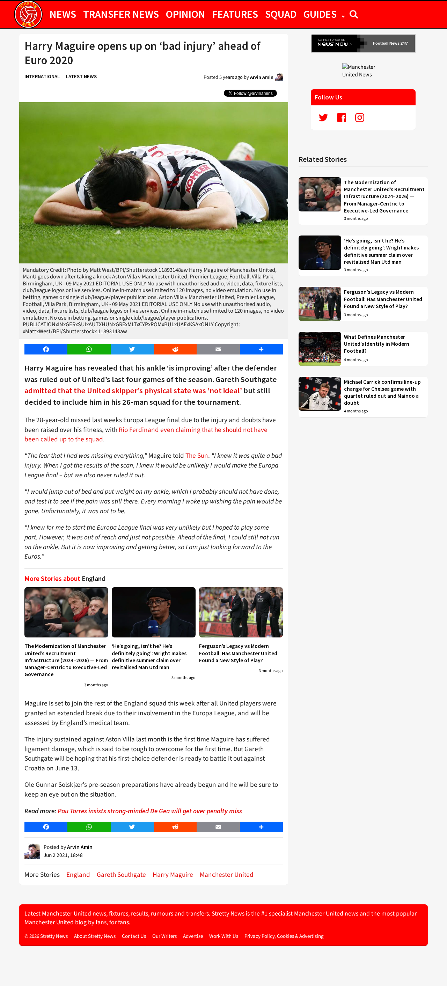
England (78, 875)
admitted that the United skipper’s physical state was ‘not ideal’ (133, 390)
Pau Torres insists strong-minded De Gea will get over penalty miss (150, 811)
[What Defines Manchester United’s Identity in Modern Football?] (320, 349)
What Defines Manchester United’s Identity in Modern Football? (376, 344)
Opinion (185, 14)
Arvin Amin (261, 77)
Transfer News (121, 14)
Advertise (193, 936)
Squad (280, 14)
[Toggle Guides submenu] (343, 14)
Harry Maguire (173, 875)
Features (235, 14)
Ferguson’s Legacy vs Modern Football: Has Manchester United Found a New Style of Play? (238, 653)
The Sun (196, 456)
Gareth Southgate (121, 875)
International (42, 76)
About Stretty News (95, 936)
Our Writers (164, 936)
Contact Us (134, 936)
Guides (320, 14)
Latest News (81, 76)
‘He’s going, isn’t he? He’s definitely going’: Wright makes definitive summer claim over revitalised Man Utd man (149, 657)
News (63, 14)
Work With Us (223, 936)
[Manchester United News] (363, 70)
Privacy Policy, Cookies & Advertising (284, 936)
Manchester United (227, 875)
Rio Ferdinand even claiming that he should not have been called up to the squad (146, 435)
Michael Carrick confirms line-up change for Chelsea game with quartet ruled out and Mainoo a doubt (382, 392)
